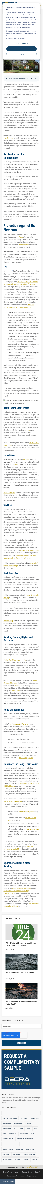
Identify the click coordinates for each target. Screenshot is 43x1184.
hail (29, 430)
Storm (21, 1128)
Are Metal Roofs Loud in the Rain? (20, 972)
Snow (4, 1133)
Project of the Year (8, 1139)
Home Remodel (7, 1123)
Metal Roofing (34, 1118)
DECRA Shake (15, 691)
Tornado (28, 1128)
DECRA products (9, 493)
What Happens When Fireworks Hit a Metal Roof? (21, 1003)
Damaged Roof (7, 1128)
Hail (15, 1128)
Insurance (29, 1144)
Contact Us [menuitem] (17, 1172)
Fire (17, 1144)
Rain (32, 1133)
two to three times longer (13, 801)
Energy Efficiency (8, 1144)
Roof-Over (17, 1159)
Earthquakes (6, 1154)
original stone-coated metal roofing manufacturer (16, 892)
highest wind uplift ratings (29, 550)
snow (16, 464)
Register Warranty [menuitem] (27, 1172)
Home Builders (13, 1133)
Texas (21, 237)
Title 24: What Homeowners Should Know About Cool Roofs (21, 944)
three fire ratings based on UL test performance (19, 306)
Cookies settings (21, 43)
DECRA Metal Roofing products (15, 660)
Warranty (26, 1159)
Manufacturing (7, 1159)
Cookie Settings (8, 1181)
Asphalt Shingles (8, 1149)
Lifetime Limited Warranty (19, 724)
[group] (22, 78)
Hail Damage (16, 1154)
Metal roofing (8, 621)
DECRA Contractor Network (25, 1139)
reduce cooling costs (26, 811)
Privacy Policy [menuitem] (7, 1172)
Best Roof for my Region (10, 1118)
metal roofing (8, 138)
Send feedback (31, 1167)
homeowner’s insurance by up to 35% (20, 847)
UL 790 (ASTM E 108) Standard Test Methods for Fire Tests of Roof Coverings (21, 283)
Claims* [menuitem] (37, 1172)
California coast (23, 245)
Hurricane (28, 1123)
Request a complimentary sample (22, 1069)
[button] (6, 78)
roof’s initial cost (33, 829)
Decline (21, 54)
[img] (31, 78)
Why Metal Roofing (34, 1113)
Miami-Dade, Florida (23, 558)
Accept (21, 48)
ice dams (26, 459)
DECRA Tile (18, 685)
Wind (35, 1128)
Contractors (23, 1118)
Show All (35, 1159)
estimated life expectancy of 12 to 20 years (21, 784)
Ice (22, 1144)
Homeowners (6, 1113)
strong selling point (26, 758)
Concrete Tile (30, 1149)
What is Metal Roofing (19, 1113)
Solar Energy (24, 1133)
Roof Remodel (18, 1123)
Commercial (19, 1149)
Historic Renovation (29, 1154)
